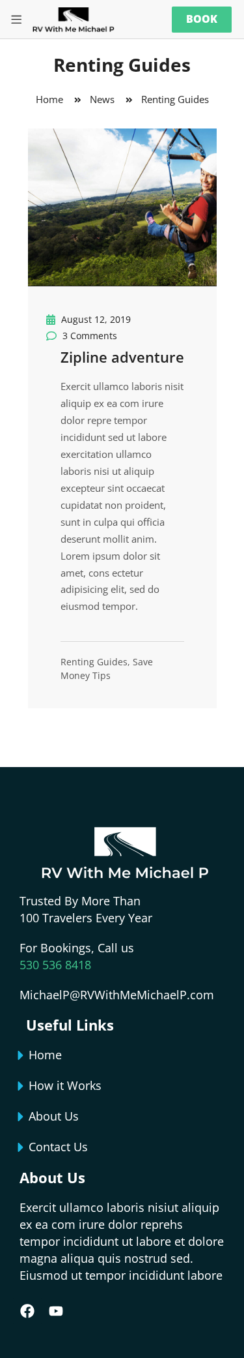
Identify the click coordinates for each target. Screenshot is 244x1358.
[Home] (21, 1055)
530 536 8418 (55, 965)
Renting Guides (94, 662)
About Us (54, 1116)
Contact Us (58, 1146)
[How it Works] (21, 1086)
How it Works (65, 1085)
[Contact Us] (21, 1147)
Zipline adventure (122, 357)
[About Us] (21, 1116)
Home (45, 1055)
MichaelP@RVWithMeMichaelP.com (117, 995)
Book (201, 19)
